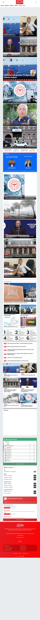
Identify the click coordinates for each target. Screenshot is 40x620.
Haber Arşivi (24, 549)
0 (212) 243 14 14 (7, 507)
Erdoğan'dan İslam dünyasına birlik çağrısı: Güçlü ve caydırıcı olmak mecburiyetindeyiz (27, 390)
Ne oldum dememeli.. (11, 156)
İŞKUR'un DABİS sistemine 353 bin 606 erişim (21, 338)
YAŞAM (19, 336)
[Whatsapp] (19, 541)
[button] (4, 69)
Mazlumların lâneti (28, 156)
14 (33, 79)
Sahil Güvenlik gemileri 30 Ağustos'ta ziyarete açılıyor (17, 360)
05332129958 (20, 535)
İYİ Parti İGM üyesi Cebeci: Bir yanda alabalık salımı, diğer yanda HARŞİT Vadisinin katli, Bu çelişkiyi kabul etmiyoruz (21, 333)
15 (35, 79)
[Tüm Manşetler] (35, 281)
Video (20, 553)
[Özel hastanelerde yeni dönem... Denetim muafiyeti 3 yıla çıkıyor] (28, 398)
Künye (27, 553)
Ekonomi (6, 410)
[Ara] (36, 2)
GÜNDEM (11, 5)
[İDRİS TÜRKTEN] (28, 163)
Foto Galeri (15, 553)
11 (26, 79)
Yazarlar (24, 553)
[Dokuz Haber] (19, 2)
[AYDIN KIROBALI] (12, 163)
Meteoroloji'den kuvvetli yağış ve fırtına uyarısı (16, 346)
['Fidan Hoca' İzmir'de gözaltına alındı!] (20, 268)
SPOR (24, 5)
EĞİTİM (2, 5)
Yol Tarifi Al (13, 507)
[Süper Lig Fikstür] (35, 467)
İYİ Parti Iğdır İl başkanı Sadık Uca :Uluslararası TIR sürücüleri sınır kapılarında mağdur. (33, 333)
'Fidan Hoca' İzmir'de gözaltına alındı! (14, 357)
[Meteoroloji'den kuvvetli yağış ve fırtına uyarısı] (20, 209)
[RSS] (21, 541)
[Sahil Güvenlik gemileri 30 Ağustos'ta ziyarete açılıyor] (11, 368)
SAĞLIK (20, 5)
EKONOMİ (7, 5)
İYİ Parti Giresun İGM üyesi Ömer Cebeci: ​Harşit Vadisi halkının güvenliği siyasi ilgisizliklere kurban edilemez (10, 339)
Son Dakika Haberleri (8, 549)
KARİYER (16, 5)
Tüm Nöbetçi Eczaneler (20, 519)
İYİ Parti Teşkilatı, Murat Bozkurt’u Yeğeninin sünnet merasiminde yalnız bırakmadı (9, 333)
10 (24, 79)
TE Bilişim (22, 556)
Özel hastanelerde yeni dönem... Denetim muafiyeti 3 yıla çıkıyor (20, 343)
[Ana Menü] (3, 2)
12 (28, 79)
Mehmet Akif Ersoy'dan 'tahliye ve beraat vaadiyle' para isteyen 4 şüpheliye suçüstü (10, 390)
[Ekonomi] (35, 410)
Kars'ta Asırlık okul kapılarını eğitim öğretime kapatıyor (33, 339)
